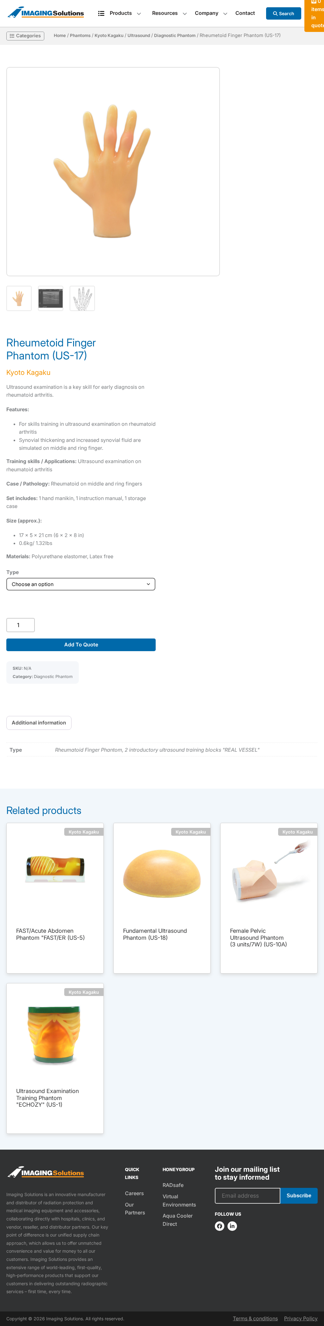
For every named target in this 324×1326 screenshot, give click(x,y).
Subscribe (299, 1195)
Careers (134, 1193)
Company (206, 13)
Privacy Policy (301, 1318)
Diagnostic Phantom (175, 35)
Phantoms (80, 35)
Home (60, 35)
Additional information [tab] (39, 722)
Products (121, 13)
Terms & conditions (255, 1318)
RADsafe (173, 1185)
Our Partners (135, 1208)
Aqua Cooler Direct (178, 1220)
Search (286, 13)
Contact (245, 13)
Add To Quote (81, 644)
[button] (113, 171)
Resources (165, 13)
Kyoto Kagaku (109, 35)
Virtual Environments (179, 1200)
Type (12, 572)
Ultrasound (139, 35)
